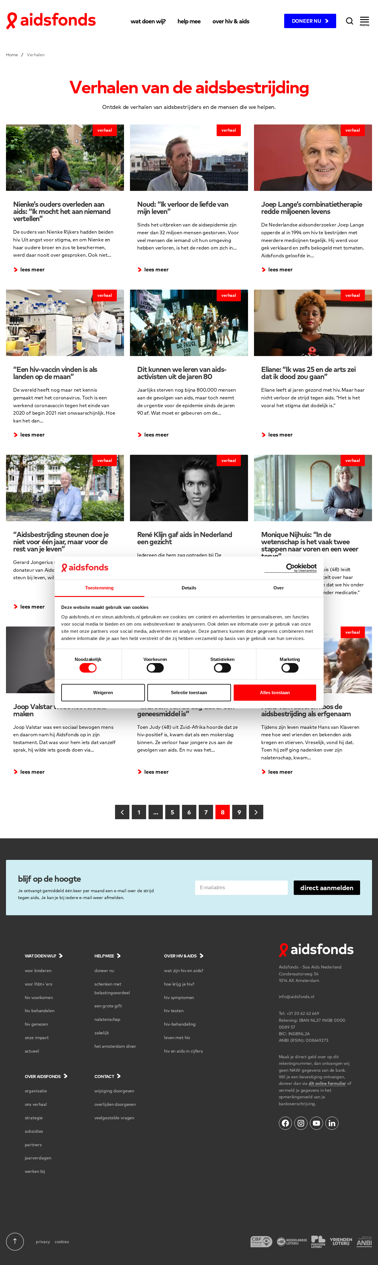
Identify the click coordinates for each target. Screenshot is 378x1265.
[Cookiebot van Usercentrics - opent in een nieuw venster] (290, 568)
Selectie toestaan (189, 692)
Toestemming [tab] (99, 587)
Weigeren (103, 692)
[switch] (155, 668)
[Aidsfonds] (51, 21)
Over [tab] (278, 587)
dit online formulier (327, 1083)
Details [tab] (189, 587)
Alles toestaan (275, 692)
